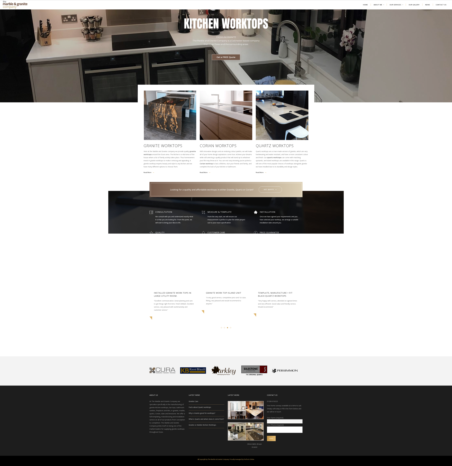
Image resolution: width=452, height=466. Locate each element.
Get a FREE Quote (226, 57)
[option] (174, 301)
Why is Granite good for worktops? (202, 413)
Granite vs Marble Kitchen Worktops (202, 425)
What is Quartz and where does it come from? (206, 419)
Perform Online (249, 459)
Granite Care (193, 401)
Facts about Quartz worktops (200, 407)
